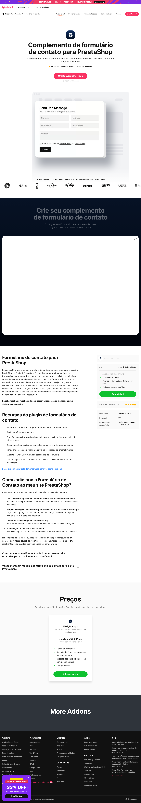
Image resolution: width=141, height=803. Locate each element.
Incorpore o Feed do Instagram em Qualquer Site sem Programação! (125, 757)
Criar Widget (132, 14)
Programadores (63, 757)
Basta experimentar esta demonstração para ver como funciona (32, 469)
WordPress (34, 753)
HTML (32, 764)
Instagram (61, 774)
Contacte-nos (62, 742)
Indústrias (88, 781)
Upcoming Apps (90, 785)
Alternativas (89, 778)
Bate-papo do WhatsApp (12, 757)
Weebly (32, 771)
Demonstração (74, 14)
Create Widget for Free (70, 76)
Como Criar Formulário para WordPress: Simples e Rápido (123, 771)
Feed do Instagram (9, 746)
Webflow (33, 749)
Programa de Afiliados (66, 753)
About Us (60, 746)
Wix (31, 746)
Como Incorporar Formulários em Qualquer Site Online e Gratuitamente (124, 764)
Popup (4, 760)
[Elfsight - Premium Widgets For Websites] (7, 7)
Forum (59, 767)
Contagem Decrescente (11, 749)
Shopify (33, 760)
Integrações (89, 774)
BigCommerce (35, 775)
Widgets (21, 7)
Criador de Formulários (11, 775)
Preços (118, 14)
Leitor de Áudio (8, 771)
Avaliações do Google (10, 742)
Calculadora (7, 768)
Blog (30, 7)
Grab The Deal (16, 796)
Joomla (32, 779)
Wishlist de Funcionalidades (95, 767)
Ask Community (90, 746)
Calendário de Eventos (11, 764)
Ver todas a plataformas (41, 782)
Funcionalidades (90, 14)
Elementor (34, 757)
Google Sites (35, 768)
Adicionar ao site (71, 674)
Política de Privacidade (44, 799)
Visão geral (60, 14)
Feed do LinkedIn (9, 753)
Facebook (61, 771)
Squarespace (35, 742)
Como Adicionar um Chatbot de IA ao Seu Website (125, 743)
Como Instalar (106, 14)
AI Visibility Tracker (92, 760)
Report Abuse (89, 749)
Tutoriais (87, 771)
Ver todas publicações (120, 776)
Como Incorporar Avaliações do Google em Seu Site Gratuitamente (124, 750)
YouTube (60, 781)
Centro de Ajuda (42, 7)
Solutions (88, 763)
